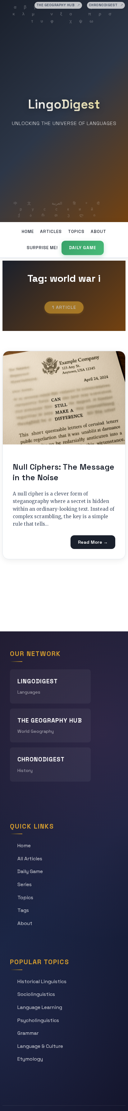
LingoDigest (64, 104)
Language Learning (39, 1007)
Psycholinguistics (38, 1020)
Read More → (93, 542)
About (98, 231)
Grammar (28, 1033)
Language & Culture (40, 1046)
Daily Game (82, 247)
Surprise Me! (42, 247)
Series (24, 884)
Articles (51, 231)
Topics (76, 231)
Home (28, 231)
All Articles (29, 858)
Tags (23, 910)
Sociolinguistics (36, 994)
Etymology (30, 1059)
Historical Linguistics (41, 981)
